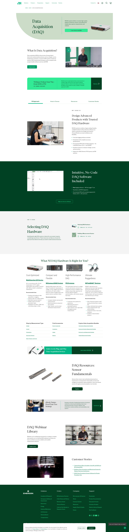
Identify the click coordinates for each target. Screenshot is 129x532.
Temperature (28, 332)
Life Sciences (44, 512)
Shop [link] (30, 8)
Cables (53, 332)
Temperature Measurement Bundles (86, 325)
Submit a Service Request (95, 507)
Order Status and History (63, 499)
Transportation (44, 517)
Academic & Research (46, 496)
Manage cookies (81, 528)
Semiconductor (44, 514)
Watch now (95, 83)
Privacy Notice (36, 529)
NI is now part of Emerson (79, 496)
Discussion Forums (93, 501)
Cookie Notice (44, 529)
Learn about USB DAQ (85, 350)
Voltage (27, 325)
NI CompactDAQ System (54, 283)
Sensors (54, 335)
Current (27, 329)
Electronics (43, 503)
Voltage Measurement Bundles (85, 335)
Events (74, 510)
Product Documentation (95, 499)
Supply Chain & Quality (78, 507)
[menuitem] (26, 3)
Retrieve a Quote (61, 501)
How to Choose (54, 101)
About (74, 499)
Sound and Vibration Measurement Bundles (87, 329)
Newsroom (75, 504)
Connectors (54, 329)
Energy (42, 506)
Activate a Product (93, 504)
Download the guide (85, 236)
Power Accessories (56, 325)
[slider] (83, 66)
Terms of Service (61, 504)
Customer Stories (93, 101)
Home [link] (26, 8)
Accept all (91, 528)
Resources (74, 101)
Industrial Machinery (46, 509)
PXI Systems (70, 283)
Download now (96, 405)
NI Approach (35, 101)
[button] (69, 50)
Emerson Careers (77, 501)
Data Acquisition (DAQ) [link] (37, 8)
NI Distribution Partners (62, 496)
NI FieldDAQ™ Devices (93, 283)
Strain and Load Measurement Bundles (86, 332)
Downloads (92, 496)
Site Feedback (92, 510)
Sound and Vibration (30, 335)
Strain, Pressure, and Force (31, 338)
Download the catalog (86, 227)
